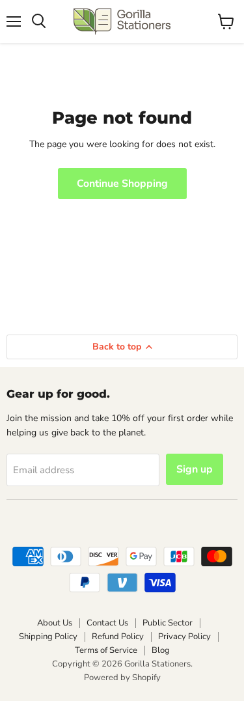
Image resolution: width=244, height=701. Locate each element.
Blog (161, 650)
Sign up (194, 469)
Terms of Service (106, 650)
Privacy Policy (184, 636)
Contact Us (107, 623)
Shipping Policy (48, 636)
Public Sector (167, 623)
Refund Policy (118, 636)
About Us (54, 623)
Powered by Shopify (122, 677)
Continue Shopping (122, 183)
